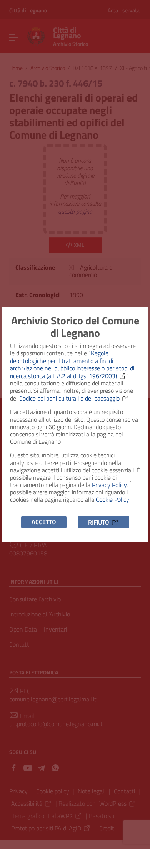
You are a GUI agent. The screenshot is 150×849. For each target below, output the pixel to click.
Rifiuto (98, 521)
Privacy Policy (109, 484)
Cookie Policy (112, 499)
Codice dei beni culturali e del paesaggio (69, 398)
